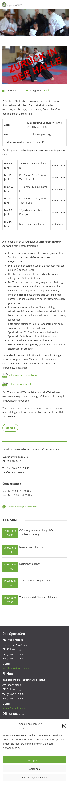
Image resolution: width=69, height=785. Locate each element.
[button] (64, 725)
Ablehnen (34, 768)
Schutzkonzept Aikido (20, 384)
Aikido (46, 90)
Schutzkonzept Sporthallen (23, 375)
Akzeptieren (34, 760)
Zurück (10, 427)
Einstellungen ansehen (34, 777)
